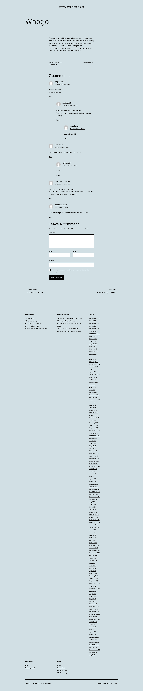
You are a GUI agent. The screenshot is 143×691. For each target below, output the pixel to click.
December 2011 (94, 382)
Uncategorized (30, 668)
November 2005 (94, 522)
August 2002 (93, 622)
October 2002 (93, 616)
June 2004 (92, 565)
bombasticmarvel (62, 181)
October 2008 (93, 433)
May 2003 (92, 599)
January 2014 (93, 367)
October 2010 (93, 397)
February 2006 (94, 514)
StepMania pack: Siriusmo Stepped (36, 328)
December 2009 (94, 418)
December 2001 (94, 642)
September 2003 (94, 588)
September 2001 (94, 650)
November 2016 (94, 351)
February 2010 (93, 412)
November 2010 (94, 395)
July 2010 (92, 402)
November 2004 (94, 553)
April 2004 (92, 571)
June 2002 (92, 627)
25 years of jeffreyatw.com (33, 321)
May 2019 (92, 346)
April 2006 (92, 509)
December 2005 (94, 520)
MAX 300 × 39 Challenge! (33, 323)
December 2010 (94, 392)
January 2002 (93, 639)
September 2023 (94, 333)
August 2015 (93, 354)
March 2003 (93, 604)
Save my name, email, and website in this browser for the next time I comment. (70, 271)
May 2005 (92, 537)
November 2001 (94, 644)
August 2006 (93, 499)
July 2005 (92, 532)
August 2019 (93, 344)
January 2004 (93, 578)
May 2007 (92, 476)
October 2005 (93, 525)
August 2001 (93, 652)
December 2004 (94, 550)
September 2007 (94, 466)
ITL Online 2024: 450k (32, 326)
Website (51, 260)
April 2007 (92, 479)
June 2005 (92, 535)
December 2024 (94, 323)
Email (75, 251)
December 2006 (94, 489)
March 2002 (93, 634)
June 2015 (92, 359)
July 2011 (92, 384)
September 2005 (94, 527)
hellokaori (59, 144)
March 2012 (93, 377)
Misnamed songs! (69, 321)
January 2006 (93, 517)
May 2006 (92, 507)
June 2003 (92, 596)
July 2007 (92, 471)
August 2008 (93, 438)
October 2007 (93, 463)
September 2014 (94, 364)
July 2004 (92, 563)
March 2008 (93, 451)
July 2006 (92, 502)
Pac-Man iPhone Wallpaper (70, 328)
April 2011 (92, 390)
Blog (93, 62)
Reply (50, 96)
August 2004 (93, 560)
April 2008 (92, 448)
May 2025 (92, 321)
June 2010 (92, 405)
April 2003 (92, 601)
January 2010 (93, 415)
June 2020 (92, 341)
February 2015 (93, 362)
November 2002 (94, 614)
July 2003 (92, 594)
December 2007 (94, 458)
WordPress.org (62, 673)
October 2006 (93, 494)
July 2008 (92, 441)
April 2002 (92, 632)
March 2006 (93, 512)
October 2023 (93, 331)
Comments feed (62, 670)
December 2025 (94, 318)
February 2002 (94, 637)
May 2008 (92, 446)
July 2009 (92, 420)
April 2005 (92, 540)
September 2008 (94, 435)
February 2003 (94, 606)
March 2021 (93, 339)
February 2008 (94, 453)
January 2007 (93, 486)
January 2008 (93, 456)
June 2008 (92, 443)
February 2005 (94, 545)
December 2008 (94, 428)
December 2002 (94, 611)
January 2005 (93, 548)
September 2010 (94, 400)
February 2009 (94, 423)
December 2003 (94, 581)
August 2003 (93, 591)
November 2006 (94, 492)
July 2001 (92, 655)
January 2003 (93, 609)
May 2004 (92, 568)
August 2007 (93, 469)
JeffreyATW (54, 64)
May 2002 (92, 629)
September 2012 (94, 374)
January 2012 (93, 379)
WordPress (114, 683)
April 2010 (92, 407)
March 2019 (93, 349)
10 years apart (29, 318)
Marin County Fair (68, 38)
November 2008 (94, 430)
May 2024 (92, 326)
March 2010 (93, 410)
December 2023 (94, 328)
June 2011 (92, 387)
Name (51, 251)
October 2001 (93, 647)
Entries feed (61, 668)
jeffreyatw (67, 103)
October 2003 (93, 586)
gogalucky (59, 82)
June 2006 (92, 504)
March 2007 (93, 481)
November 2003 (94, 583)
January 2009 (93, 425)
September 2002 (94, 619)
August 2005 (93, 530)
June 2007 (92, 474)
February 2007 (94, 484)
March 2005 (93, 543)
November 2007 (94, 461)
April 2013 (92, 372)
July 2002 (92, 624)
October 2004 (93, 555)
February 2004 (94, 576)
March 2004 (93, 573)
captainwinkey (61, 205)
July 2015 (92, 356)
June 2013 (92, 369)
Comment (52, 232)
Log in (59, 665)
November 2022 (94, 336)
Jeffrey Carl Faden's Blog (71, 7)
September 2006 (94, 497)
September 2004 (94, 558)
